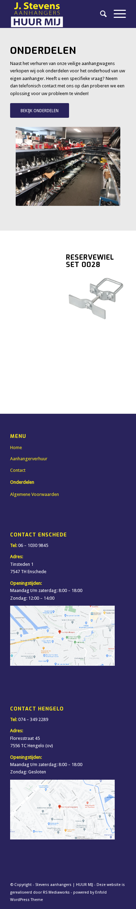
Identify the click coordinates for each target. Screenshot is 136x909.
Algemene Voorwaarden (34, 494)
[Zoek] (100, 14)
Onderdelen (22, 482)
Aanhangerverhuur (28, 458)
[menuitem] (100, 14)
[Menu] (116, 14)
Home (16, 447)
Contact (17, 470)
